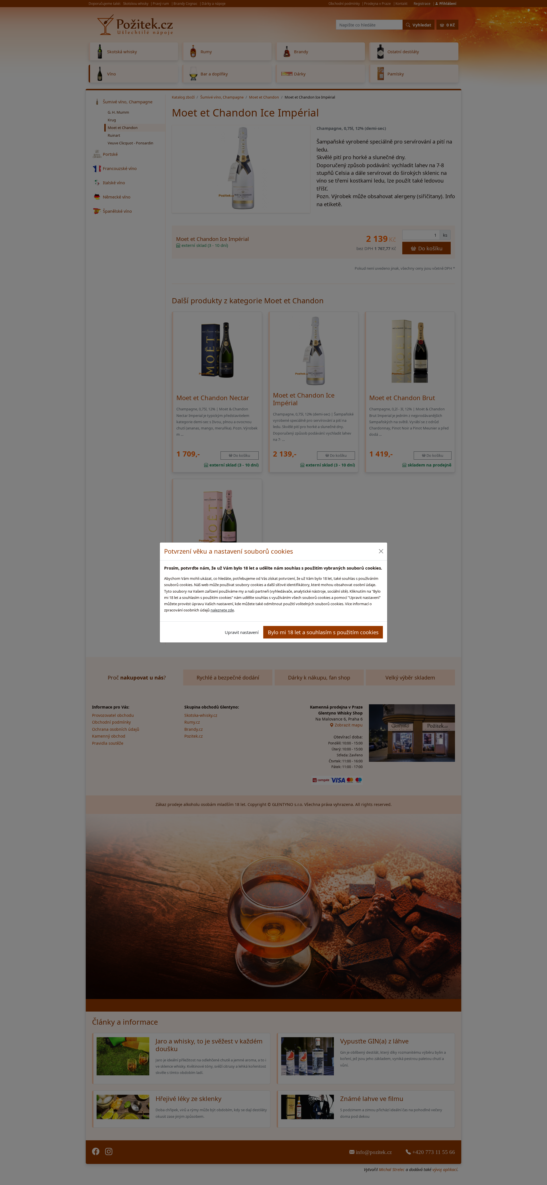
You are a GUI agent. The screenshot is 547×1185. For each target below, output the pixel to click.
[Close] (381, 551)
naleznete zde (222, 610)
